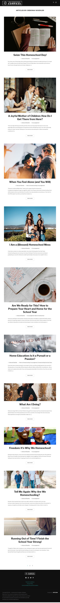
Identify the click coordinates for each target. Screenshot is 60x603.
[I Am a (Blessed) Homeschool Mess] (30, 207)
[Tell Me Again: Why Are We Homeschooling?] (30, 471)
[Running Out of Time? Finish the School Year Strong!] (30, 518)
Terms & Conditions (30, 582)
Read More (30, 69)
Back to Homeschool (39, 315)
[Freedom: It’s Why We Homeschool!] (30, 427)
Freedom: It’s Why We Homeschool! (30, 448)
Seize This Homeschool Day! (30, 54)
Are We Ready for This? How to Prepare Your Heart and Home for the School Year (30, 308)
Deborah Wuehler (26, 58)
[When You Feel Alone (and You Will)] (30, 144)
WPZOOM (55, 592)
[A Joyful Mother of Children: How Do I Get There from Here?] (30, 78)
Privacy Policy (30, 583)
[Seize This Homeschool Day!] (30, 17)
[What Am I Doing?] (30, 384)
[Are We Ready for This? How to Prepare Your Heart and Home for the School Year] (30, 268)
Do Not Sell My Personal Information (30, 585)
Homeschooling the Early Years (45, 362)
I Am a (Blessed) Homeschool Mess (30, 244)
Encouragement (35, 58)
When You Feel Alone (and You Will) (30, 181)
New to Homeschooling (32, 185)
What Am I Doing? (30, 404)
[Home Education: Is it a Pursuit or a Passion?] (30, 335)
